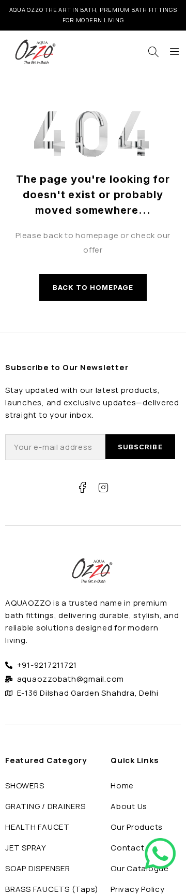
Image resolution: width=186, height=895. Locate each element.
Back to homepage (93, 287)
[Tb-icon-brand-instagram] (103, 487)
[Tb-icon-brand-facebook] (82, 487)
